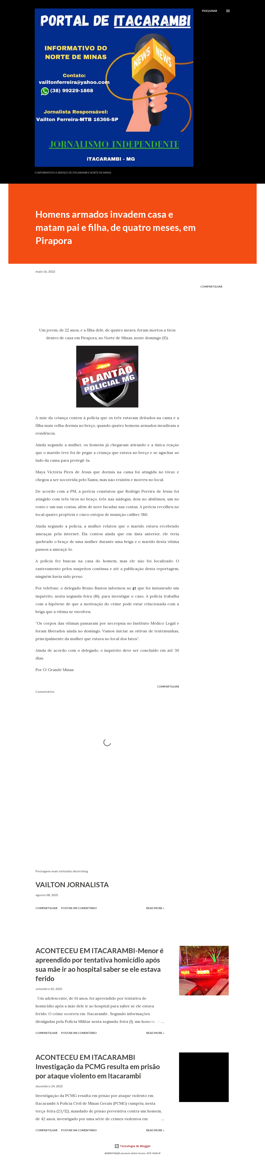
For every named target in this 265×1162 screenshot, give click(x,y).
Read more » (155, 908)
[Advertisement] (101, 821)
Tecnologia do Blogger (135, 1146)
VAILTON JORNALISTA (72, 884)
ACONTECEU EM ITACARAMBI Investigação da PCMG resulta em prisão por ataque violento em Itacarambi (98, 1066)
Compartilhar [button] (211, 286)
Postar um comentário (79, 908)
